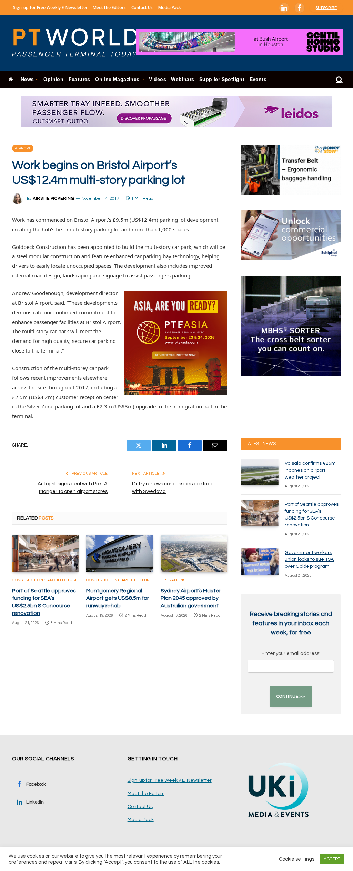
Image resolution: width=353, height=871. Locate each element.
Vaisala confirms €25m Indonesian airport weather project (310, 470)
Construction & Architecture (45, 580)
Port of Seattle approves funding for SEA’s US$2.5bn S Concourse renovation (44, 602)
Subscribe (326, 8)
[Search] (339, 79)
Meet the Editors (109, 7)
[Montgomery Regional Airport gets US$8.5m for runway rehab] (119, 553)
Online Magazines (117, 79)
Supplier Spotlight (221, 79)
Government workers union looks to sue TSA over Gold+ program (309, 559)
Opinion (53, 79)
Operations (173, 580)
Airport (23, 148)
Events (258, 79)
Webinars (182, 79)
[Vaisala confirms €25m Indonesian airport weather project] (260, 472)
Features (79, 79)
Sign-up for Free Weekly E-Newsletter (50, 7)
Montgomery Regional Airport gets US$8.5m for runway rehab (117, 598)
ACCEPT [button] (332, 859)
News (27, 79)
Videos (157, 79)
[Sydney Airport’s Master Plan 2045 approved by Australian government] (194, 553)
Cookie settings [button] (296, 859)
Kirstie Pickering (53, 198)
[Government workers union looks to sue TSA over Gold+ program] (260, 561)
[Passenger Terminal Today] (79, 43)
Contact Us (142, 7)
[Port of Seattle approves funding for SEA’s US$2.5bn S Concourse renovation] (45, 553)
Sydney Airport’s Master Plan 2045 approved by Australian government (191, 598)
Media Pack (169, 7)
